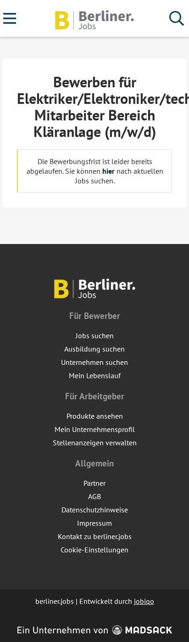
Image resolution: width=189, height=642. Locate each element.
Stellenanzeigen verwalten (95, 442)
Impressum (94, 523)
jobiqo (144, 601)
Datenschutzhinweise (94, 509)
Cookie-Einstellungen (94, 549)
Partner (94, 483)
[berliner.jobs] (94, 18)
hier (108, 171)
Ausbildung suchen (94, 348)
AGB (94, 496)
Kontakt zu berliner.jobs (95, 536)
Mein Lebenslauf (95, 375)
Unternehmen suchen (94, 362)
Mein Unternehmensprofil (95, 429)
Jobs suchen (95, 335)
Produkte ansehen (95, 415)
